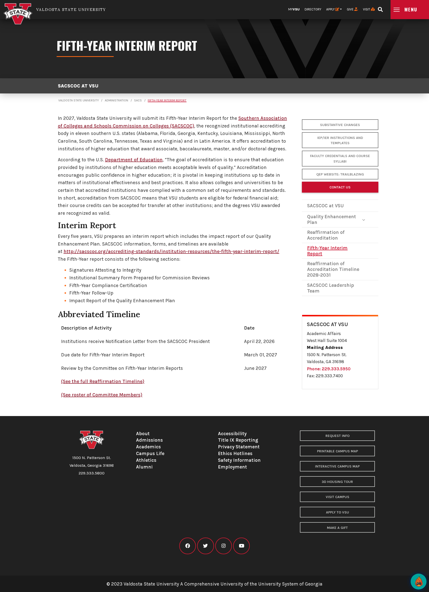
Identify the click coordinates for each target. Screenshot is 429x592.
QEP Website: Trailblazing (340, 174)
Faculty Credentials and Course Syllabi (340, 159)
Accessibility (232, 433)
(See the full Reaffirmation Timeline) (102, 381)
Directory (313, 9)
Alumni (144, 467)
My (294, 9)
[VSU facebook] (187, 546)
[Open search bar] (380, 7)
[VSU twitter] (205, 546)
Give (350, 9)
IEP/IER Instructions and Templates (340, 140)
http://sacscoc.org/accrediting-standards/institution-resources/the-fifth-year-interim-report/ (171, 251)
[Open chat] (419, 582)
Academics (148, 446)
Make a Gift (337, 528)
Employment (232, 467)
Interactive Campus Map (337, 466)
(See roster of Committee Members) (101, 395)
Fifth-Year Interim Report (167, 100)
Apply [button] (330, 9)
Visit (367, 9)
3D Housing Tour (337, 482)
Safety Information (239, 460)
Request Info (337, 436)
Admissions (149, 440)
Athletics (146, 460)
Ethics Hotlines (235, 453)
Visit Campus (337, 497)
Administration (116, 100)
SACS (138, 100)
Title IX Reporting (238, 440)
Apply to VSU (337, 512)
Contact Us (340, 187)
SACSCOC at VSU (78, 86)
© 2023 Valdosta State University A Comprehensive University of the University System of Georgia (214, 584)
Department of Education (134, 160)
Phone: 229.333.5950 (329, 368)
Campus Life (150, 453)
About (143, 433)
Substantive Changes (340, 125)
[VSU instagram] (223, 546)
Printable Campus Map (337, 451)
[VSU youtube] (241, 546)
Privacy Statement (239, 446)
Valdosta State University (78, 100)
